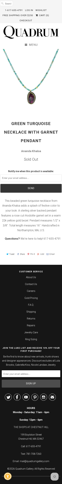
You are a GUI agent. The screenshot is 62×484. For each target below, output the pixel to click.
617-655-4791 (52, 238)
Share (22, 254)
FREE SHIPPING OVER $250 (18, 15)
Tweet (11, 254)
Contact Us (31, 284)
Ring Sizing (31, 339)
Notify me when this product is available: (31, 171)
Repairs (31, 325)
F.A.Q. (31, 304)
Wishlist (41, 10)
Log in (29, 10)
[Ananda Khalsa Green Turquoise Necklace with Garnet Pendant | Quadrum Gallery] (31, 80)
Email (52, 254)
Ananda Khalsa (31, 151)
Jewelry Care (31, 332)
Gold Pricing (31, 298)
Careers (31, 291)
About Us (31, 277)
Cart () (43, 15)
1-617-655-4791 (14, 10)
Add (42, 254)
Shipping (31, 311)
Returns (31, 318)
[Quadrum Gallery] (31, 32)
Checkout (26, 20)
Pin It (32, 254)
